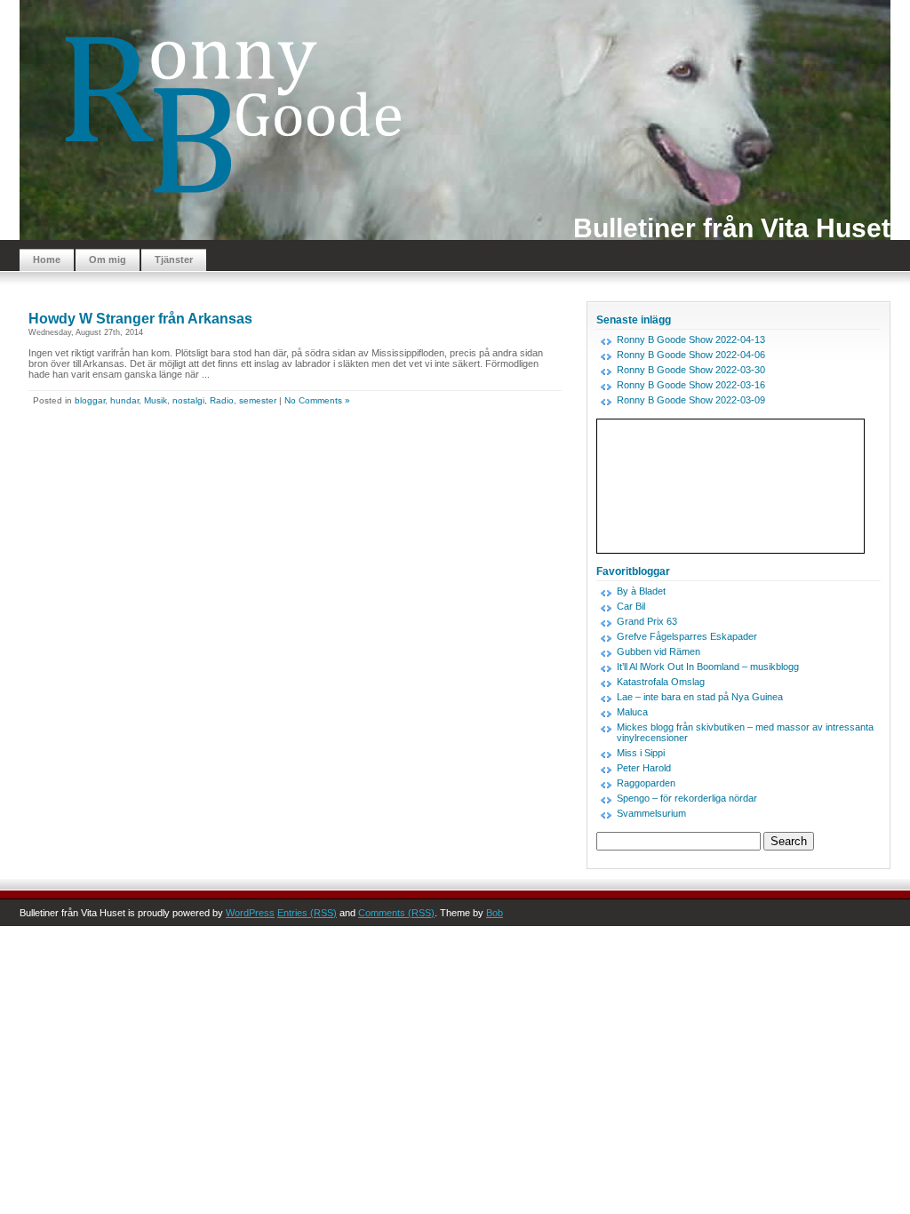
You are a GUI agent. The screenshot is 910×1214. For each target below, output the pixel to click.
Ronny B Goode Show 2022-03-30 (691, 369)
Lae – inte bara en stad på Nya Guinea (700, 696)
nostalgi (188, 400)
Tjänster (174, 259)
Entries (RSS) (307, 912)
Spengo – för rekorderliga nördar (687, 798)
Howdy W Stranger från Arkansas (140, 318)
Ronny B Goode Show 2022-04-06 (691, 354)
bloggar (90, 400)
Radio (222, 400)
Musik (155, 400)
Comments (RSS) (396, 912)
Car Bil (631, 606)
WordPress (250, 912)
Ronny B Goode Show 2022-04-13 (691, 339)
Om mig (107, 259)
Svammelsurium (651, 813)
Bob (494, 912)
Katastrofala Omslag (661, 681)
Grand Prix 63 (647, 621)
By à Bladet (641, 591)
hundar (124, 400)
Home (46, 259)
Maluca (632, 712)
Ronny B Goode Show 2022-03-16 (691, 384)
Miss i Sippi (641, 752)
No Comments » (317, 400)
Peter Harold (644, 768)
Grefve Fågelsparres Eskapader (687, 636)
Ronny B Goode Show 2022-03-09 (691, 400)
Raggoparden (646, 783)
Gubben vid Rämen (658, 651)
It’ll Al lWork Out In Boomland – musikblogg (708, 666)
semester (257, 400)
